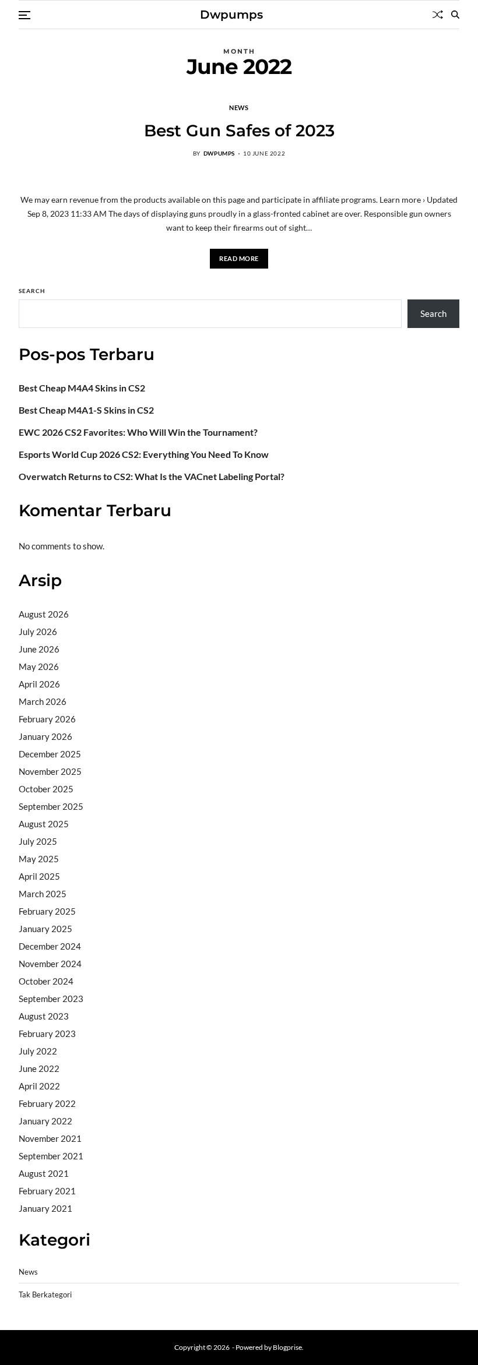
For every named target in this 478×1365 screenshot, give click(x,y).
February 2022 (47, 1103)
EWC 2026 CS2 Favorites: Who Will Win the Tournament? (138, 432)
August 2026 (44, 614)
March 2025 (42, 893)
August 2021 (44, 1173)
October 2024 (46, 981)
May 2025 (39, 858)
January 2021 (45, 1208)
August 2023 (44, 1016)
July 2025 (38, 841)
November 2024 (50, 963)
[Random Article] (438, 14)
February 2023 (47, 1033)
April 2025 (39, 876)
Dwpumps (231, 14)
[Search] (455, 14)
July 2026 (38, 631)
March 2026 (42, 701)
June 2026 (39, 649)
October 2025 (46, 789)
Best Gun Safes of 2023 (239, 130)
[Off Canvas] (24, 15)
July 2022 (38, 1051)
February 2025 (47, 911)
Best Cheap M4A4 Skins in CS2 (82, 388)
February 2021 (47, 1191)
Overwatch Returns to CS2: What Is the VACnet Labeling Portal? (151, 476)
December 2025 (50, 754)
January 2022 (45, 1121)
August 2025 (44, 824)
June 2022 (39, 1068)
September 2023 (51, 998)
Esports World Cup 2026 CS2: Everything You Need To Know (144, 454)
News (238, 107)
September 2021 (51, 1156)
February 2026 (47, 719)
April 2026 (39, 684)
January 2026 (45, 736)
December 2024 (50, 946)
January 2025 (45, 928)
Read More (239, 258)
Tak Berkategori (45, 1294)
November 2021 (50, 1138)
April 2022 (39, 1086)
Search (32, 290)
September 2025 (51, 806)
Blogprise (287, 1347)
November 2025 (50, 771)
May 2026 (39, 666)
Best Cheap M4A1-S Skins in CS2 (86, 410)
